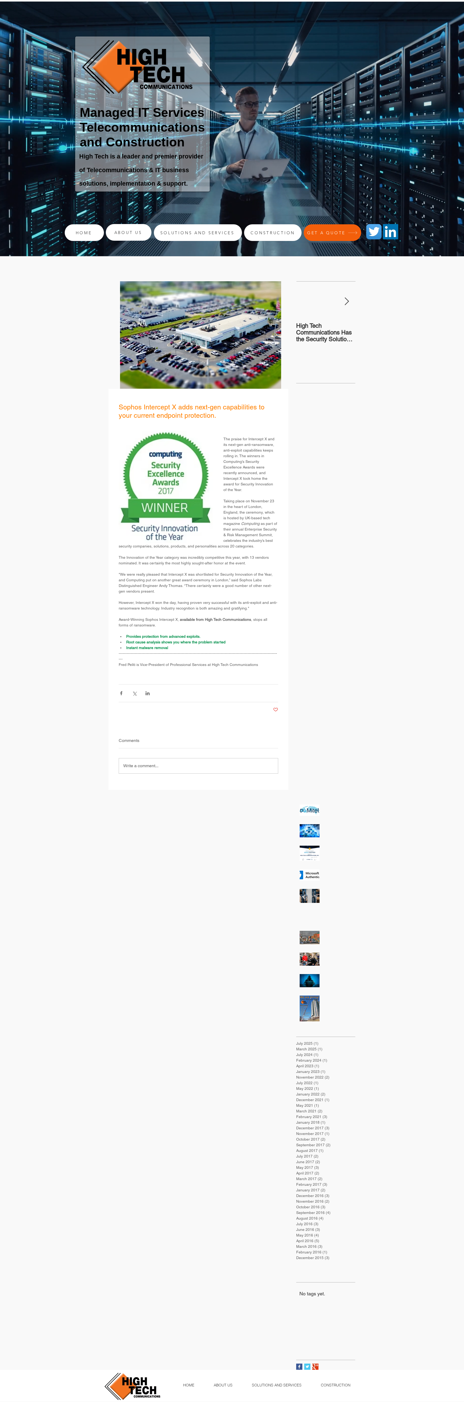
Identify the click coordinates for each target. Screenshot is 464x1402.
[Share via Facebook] (121, 693)
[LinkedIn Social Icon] (390, 231)
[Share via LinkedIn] (147, 693)
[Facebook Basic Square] (299, 1367)
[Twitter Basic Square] (307, 1367)
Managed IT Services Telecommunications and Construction (142, 127)
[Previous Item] (304, 301)
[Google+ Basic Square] (315, 1367)
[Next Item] (346, 301)
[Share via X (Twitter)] (134, 693)
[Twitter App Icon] (374, 231)
